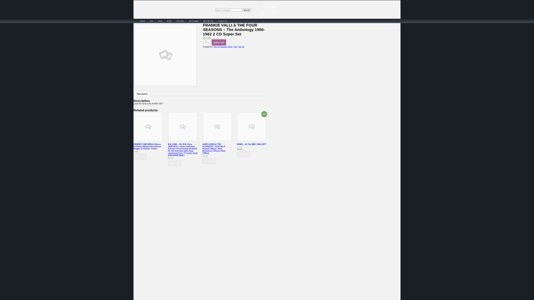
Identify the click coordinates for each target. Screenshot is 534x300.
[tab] (142, 94)
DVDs (169, 21)
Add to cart (219, 42)
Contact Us (222, 21)
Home (142, 21)
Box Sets (180, 21)
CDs (151, 21)
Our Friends (193, 21)
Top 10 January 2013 (223, 47)
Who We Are (208, 21)
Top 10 (241, 47)
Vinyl (160, 21)
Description (142, 94)
